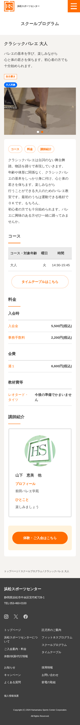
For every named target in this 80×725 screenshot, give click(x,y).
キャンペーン (12, 674)
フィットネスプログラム (57, 637)
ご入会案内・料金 (15, 649)
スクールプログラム (54, 644)
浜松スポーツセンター (22, 589)
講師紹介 (46, 149)
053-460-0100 (18, 603)
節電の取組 (49, 682)
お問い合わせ (50, 674)
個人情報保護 (11, 695)
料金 (30, 149)
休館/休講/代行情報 (16, 656)
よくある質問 (12, 682)
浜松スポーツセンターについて (21, 639)
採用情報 (47, 667)
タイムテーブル (51, 652)
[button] (74, 6)
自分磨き (10, 76)
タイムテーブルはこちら (40, 282)
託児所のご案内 (51, 629)
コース (15, 149)
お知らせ (9, 667)
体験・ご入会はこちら (40, 538)
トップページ (12, 629)
